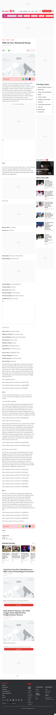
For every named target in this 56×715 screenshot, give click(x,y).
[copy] (33, 79)
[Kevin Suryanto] (3, 538)
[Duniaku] (8, 11)
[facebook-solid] (26, 79)
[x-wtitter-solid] (30, 79)
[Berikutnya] (35, 551)
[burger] (53, 11)
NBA (31, 83)
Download (4, 700)
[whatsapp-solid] (23, 79)
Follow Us (4, 697)
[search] (40, 11)
